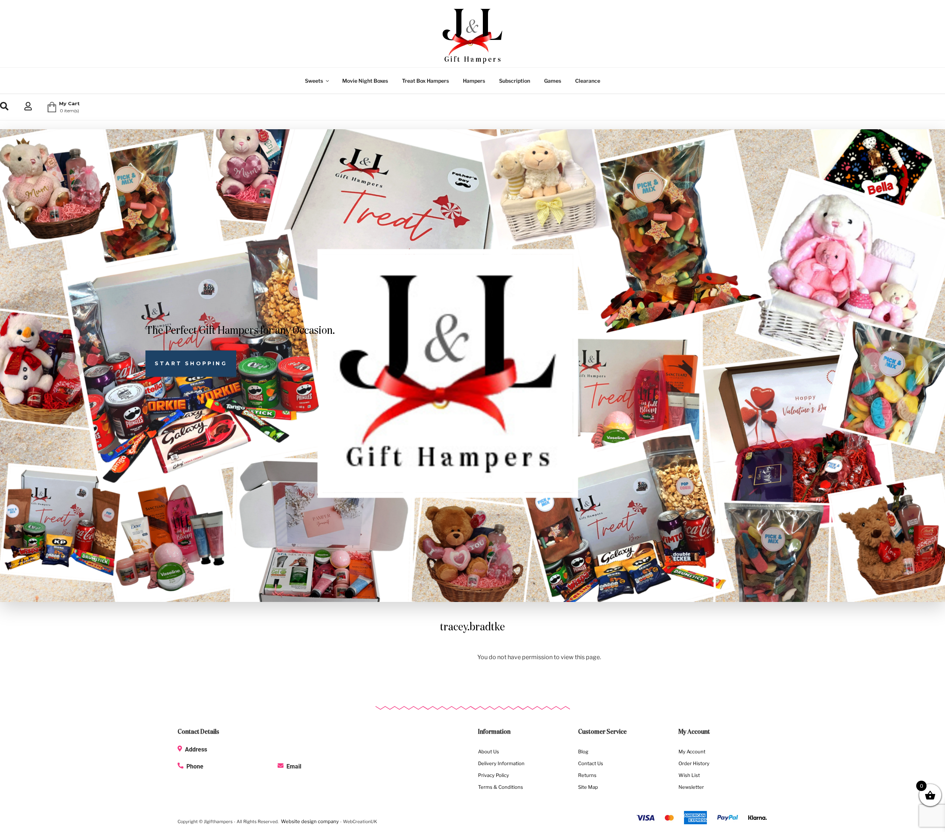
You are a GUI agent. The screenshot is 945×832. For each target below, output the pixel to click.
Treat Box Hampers (425, 81)
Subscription (514, 81)
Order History (693, 763)
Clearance (587, 81)
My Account (691, 751)
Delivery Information (501, 763)
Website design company (310, 821)
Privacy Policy (493, 775)
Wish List (689, 775)
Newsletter (691, 787)
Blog (583, 751)
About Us (488, 751)
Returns (587, 775)
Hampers (474, 81)
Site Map (588, 787)
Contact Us (590, 763)
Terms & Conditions (500, 787)
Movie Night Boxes (365, 81)
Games (552, 81)
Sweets (314, 81)
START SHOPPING (191, 363)
